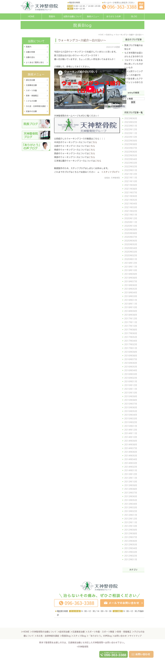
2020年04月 (130, 248)
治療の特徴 (30, 52)
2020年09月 (130, 230)
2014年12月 (130, 430)
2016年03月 (130, 374)
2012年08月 (130, 533)
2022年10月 (130, 137)
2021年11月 (130, 178)
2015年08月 (130, 400)
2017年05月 (130, 337)
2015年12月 (130, 385)
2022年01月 (130, 170)
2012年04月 (130, 548)
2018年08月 (130, 315)
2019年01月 (130, 300)
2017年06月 (130, 333)
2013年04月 (130, 504)
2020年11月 (130, 222)
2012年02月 (130, 556)
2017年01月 (130, 348)
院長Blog (66, 636)
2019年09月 (130, 274)
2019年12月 (130, 263)
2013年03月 (130, 507)
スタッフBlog (79, 636)
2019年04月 (130, 293)
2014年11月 (130, 433)
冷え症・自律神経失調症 (36, 106)
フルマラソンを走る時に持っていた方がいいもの (133, 64)
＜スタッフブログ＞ (110, 172)
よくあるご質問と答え (35, 62)
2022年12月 (130, 129)
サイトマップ (135, 636)
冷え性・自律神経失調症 (47, 636)
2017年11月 (130, 322)
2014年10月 (130, 437)
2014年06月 (130, 452)
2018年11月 (130, 304)
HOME (31, 16)
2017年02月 (130, 344)
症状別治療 (64, 632)
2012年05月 (130, 545)
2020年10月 (130, 226)
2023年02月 (130, 122)
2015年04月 (130, 415)
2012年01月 (130, 559)
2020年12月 (130, 218)
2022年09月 (130, 141)
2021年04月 (130, 204)
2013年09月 (130, 485)
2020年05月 (130, 244)
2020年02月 (130, 255)
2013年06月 (130, 496)
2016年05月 (130, 367)
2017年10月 (130, 326)
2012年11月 (130, 522)
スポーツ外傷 (31, 90)
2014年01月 (130, 470)
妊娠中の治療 (31, 111)
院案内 (52, 16)
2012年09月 (130, 530)
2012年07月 (130, 537)
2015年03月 (130, 419)
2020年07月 (130, 237)
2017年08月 (130, 330)
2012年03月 (130, 552)
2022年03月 (130, 163)
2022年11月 (130, 133)
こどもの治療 (31, 101)
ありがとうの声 (113, 16)
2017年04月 (130, 341)
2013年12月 (130, 474)
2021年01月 (130, 215)
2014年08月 (130, 445)
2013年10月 (130, 482)
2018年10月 (130, 307)
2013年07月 (130, 493)
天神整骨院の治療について (44, 632)
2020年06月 (130, 241)
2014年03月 (130, 463)
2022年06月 (130, 152)
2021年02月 (130, 211)
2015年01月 (130, 426)
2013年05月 (130, 500)
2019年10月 (130, 270)
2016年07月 (130, 359)
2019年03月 (130, 296)
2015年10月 (130, 393)
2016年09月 (130, 352)
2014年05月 (130, 456)
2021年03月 (130, 207)
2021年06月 (130, 196)
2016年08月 (130, 356)
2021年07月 (130, 193)
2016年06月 (130, 363)
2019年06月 (130, 285)
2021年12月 (130, 174)
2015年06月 (130, 407)
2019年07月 (130, 281)
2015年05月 (130, 411)
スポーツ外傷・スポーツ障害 (100, 632)
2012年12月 (130, 519)
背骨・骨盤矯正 (32, 96)
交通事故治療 (31, 85)
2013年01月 (130, 515)
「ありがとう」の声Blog (100, 636)
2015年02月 (130, 422)
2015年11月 (130, 389)
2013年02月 (130, 511)
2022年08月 (130, 144)
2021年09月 (130, 185)
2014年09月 (130, 441)
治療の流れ (30, 57)
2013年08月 (130, 489)
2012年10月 (130, 526)
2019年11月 (130, 267)
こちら (94, 142)
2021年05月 (130, 200)
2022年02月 (130, 167)
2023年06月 (130, 118)
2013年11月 (130, 478)
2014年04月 (130, 459)
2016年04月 (130, 370)
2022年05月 (130, 155)
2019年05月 (130, 289)
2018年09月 (130, 311)
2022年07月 (130, 148)
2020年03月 (130, 252)
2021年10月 (130, 181)
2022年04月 (130, 159)
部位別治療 (30, 80)
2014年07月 (130, 448)
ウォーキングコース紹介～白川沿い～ (82, 40)
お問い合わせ (120, 636)
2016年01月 (130, 381)
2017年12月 (130, 319)
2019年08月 (130, 278)
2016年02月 (130, 378)
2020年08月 (130, 233)
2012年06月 (130, 541)
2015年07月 (130, 404)
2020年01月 (130, 259)
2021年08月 (130, 189)
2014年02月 (130, 467)
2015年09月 (130, 396)
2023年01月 (130, 126)
